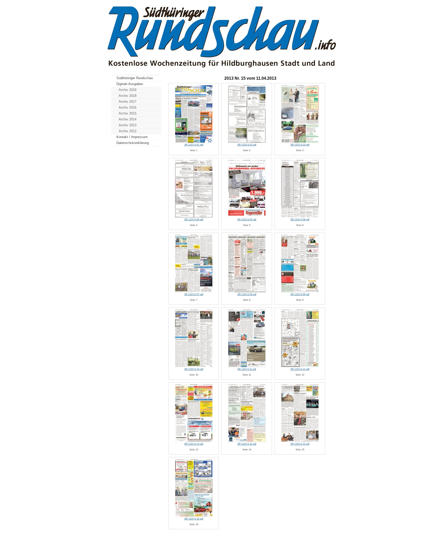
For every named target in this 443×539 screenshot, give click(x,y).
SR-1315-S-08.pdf (246, 294)
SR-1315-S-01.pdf (193, 144)
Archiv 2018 (127, 96)
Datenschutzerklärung (132, 143)
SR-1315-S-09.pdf (299, 294)
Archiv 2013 (127, 125)
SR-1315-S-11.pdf (246, 369)
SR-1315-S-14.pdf (246, 444)
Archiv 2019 (127, 90)
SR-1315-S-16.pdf (193, 518)
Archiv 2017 (127, 101)
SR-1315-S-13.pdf (193, 444)
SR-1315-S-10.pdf (193, 369)
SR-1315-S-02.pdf (246, 144)
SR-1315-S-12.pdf (299, 369)
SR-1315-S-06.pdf (299, 219)
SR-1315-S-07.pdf (193, 294)
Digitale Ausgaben (129, 84)
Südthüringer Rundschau (134, 78)
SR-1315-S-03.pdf (299, 144)
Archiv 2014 (127, 119)
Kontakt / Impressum (132, 137)
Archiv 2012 (127, 131)
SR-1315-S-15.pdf (299, 444)
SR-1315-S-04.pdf (193, 219)
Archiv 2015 (127, 113)
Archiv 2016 (127, 107)
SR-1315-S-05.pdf (246, 219)
